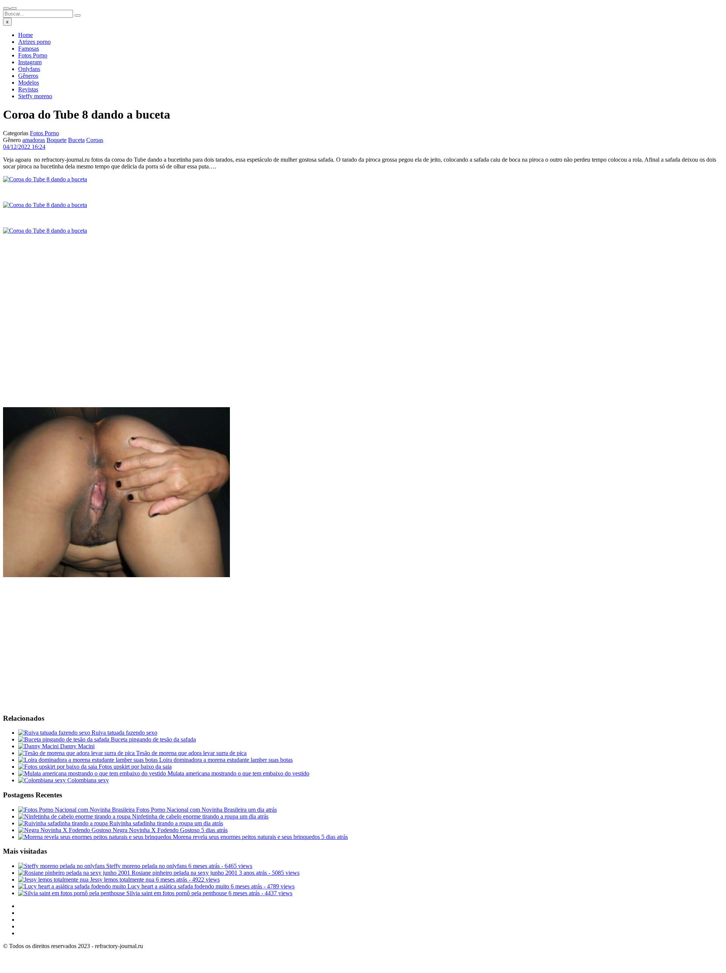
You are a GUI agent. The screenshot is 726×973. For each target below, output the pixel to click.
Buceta (76, 140)
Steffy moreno (35, 96)
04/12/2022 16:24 (24, 147)
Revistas (28, 89)
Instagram (30, 62)
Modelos (28, 82)
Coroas (94, 140)
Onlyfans (29, 69)
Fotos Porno (32, 55)
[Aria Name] (6, 8)
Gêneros (28, 76)
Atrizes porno (34, 42)
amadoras (33, 140)
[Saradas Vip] (10, 6)
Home (25, 35)
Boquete (57, 140)
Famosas (28, 48)
